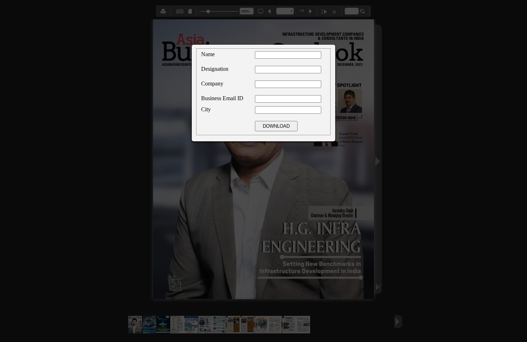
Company (212, 83)
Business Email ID (222, 98)
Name (208, 54)
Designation (214, 69)
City (206, 109)
